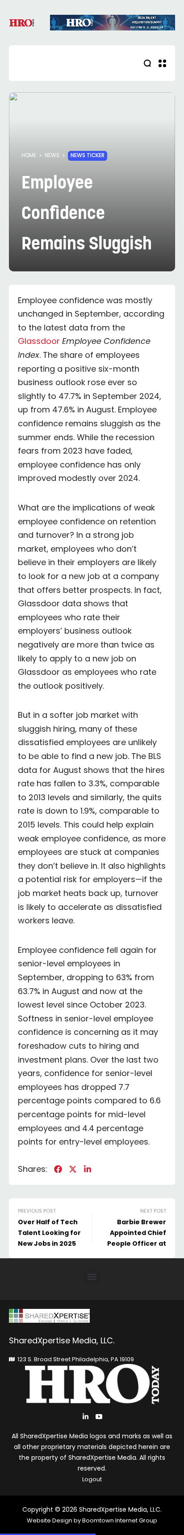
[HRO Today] (92, 1316)
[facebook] (58, 1169)
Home (28, 155)
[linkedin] (88, 1169)
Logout (92, 1479)
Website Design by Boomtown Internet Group (92, 1520)
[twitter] (73, 1169)
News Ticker (88, 155)
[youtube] (99, 1416)
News (52, 155)
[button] (92, 1276)
